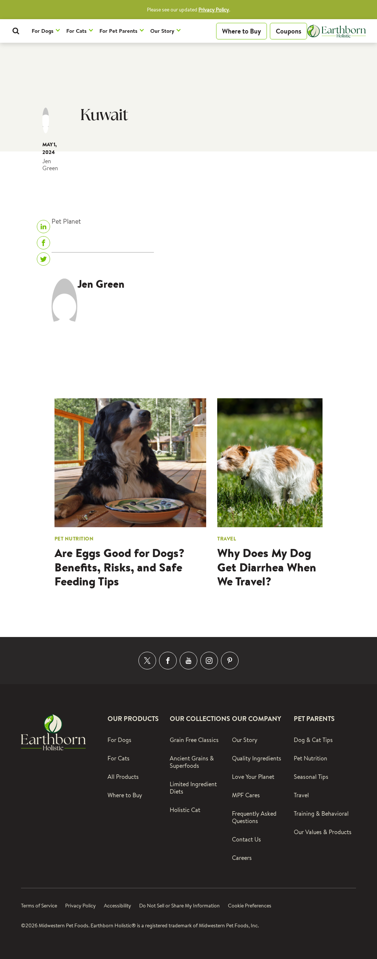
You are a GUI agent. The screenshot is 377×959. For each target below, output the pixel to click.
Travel (301, 795)
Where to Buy (241, 31)
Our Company (256, 718)
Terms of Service (39, 905)
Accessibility (117, 905)
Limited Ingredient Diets (193, 787)
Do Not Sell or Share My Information (179, 905)
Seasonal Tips (311, 777)
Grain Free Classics (194, 740)
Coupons (288, 31)
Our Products (133, 718)
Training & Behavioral (321, 814)
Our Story (162, 31)
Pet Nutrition (310, 758)
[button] (16, 31)
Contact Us (246, 839)
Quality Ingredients (256, 758)
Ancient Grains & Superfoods (192, 762)
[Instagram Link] (209, 660)
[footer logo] (53, 731)
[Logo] (336, 31)
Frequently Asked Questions (254, 817)
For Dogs (42, 31)
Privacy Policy (213, 9)
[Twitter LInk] (147, 660)
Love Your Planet (253, 777)
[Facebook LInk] (168, 660)
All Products (123, 777)
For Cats (76, 31)
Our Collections (200, 718)
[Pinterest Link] (230, 660)
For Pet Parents (118, 31)
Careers (242, 858)
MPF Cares (246, 795)
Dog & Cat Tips (313, 740)
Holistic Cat (185, 810)
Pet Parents (314, 718)
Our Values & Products (323, 832)
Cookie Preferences (249, 905)
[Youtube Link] (188, 660)
